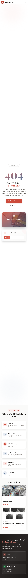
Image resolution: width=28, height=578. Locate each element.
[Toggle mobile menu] (25, 2)
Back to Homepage (15, 200)
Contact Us (15, 206)
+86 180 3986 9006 (8, 569)
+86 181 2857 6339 (7, 571)
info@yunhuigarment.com (9, 559)
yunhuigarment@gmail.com (9, 557)
